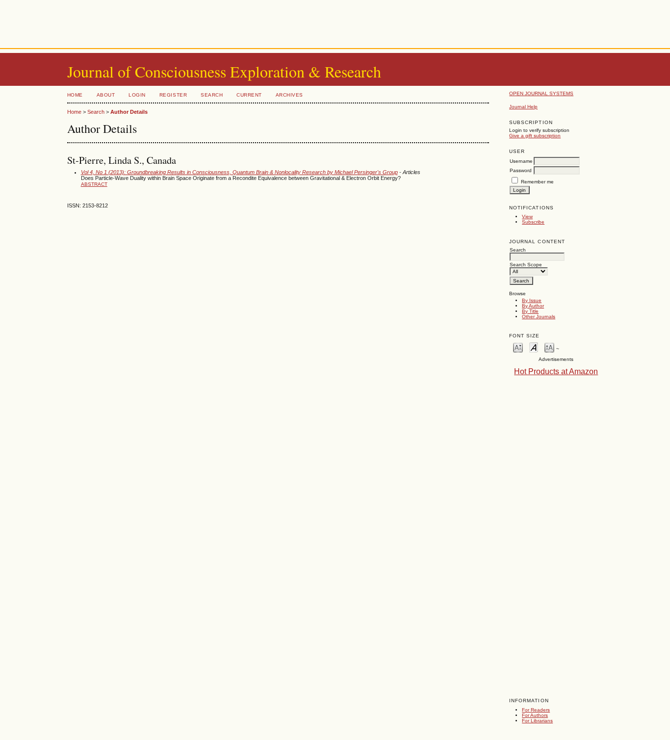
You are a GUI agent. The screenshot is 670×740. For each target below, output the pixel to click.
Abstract (94, 184)
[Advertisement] (335, 22)
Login (137, 95)
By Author (533, 305)
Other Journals (538, 316)
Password (521, 170)
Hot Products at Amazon (556, 371)
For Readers (536, 710)
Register (173, 95)
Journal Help (523, 106)
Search (212, 95)
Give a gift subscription (535, 135)
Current (249, 95)
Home (75, 95)
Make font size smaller (518, 347)
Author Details (129, 112)
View (527, 216)
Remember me (537, 181)
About (106, 95)
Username (521, 161)
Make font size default (534, 347)
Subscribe (533, 222)
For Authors (535, 715)
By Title (530, 311)
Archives (289, 95)
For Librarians (537, 720)
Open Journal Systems (541, 93)
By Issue (531, 300)
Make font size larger (549, 347)
